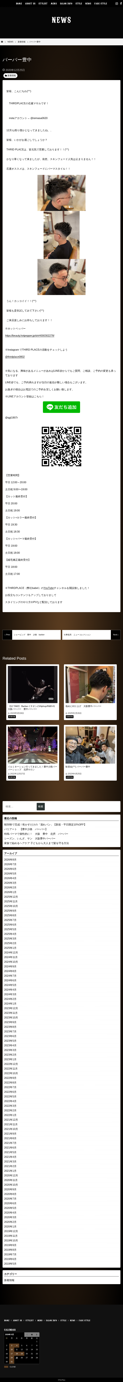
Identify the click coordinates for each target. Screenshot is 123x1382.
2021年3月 (10, 1161)
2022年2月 (10, 1110)
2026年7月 (10, 864)
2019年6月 (10, 1259)
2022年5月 (10, 1096)
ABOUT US (30, 3)
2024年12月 (11, 952)
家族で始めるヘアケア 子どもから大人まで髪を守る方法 (36, 843)
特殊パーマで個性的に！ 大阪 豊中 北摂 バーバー (36, 833)
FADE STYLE (100, 3)
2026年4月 (10, 878)
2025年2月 (10, 943)
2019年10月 (11, 1240)
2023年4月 (10, 1045)
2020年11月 (11, 1180)
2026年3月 (10, 883)
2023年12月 (11, 1008)
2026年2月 (10, 887)
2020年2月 (10, 1222)
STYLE (79, 3)
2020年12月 (11, 1175)
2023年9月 (10, 1022)
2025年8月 (10, 915)
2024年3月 (10, 994)
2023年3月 (10, 1050)
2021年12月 (11, 1119)
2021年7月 (10, 1143)
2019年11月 (11, 1235)
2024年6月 (10, 980)
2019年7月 (10, 1254)
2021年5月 (10, 1152)
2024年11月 (11, 957)
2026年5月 (10, 873)
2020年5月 (10, 1208)
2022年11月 (11, 1068)
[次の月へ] (36, 1334)
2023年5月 (10, 1040)
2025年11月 (11, 901)
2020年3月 (10, 1217)
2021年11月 (11, 1124)
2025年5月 (10, 929)
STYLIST (43, 3)
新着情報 (9, 1280)
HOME (19, 3)
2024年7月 (10, 975)
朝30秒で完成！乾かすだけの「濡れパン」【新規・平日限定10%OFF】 (45, 824)
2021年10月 (11, 1129)
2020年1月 (10, 1226)
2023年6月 (10, 1036)
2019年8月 (10, 1249)
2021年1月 (10, 1170)
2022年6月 (10, 1092)
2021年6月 (10, 1147)
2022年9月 (10, 1078)
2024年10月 (11, 961)
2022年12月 (11, 1064)
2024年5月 (10, 985)
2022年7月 (10, 1087)
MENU (54, 3)
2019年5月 (10, 1263)
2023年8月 (10, 1026)
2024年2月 (10, 999)
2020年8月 (10, 1194)
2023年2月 (10, 1054)
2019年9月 (10, 1245)
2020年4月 (10, 1212)
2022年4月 (10, 1101)
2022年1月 (10, 1115)
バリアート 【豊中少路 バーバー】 (26, 829)
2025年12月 (11, 896)
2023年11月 (11, 1013)
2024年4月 (10, 989)
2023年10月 (11, 1017)
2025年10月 (11, 906)
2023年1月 (10, 1059)
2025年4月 (10, 934)
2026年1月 (10, 892)
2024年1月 (10, 1003)
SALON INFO (66, 3)
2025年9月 (10, 910)
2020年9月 (10, 1189)
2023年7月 (10, 1031)
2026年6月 (10, 869)
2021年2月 (10, 1166)
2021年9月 (10, 1133)
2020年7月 (10, 1198)
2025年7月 (10, 920)
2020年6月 (10, 1203)
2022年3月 (10, 1105)
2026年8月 (10, 859)
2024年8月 (10, 971)
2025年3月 (10, 938)
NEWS (88, 3)
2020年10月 (11, 1184)
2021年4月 (10, 1157)
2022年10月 (11, 1073)
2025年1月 (10, 948)
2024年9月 (10, 966)
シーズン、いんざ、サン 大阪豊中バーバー (29, 838)
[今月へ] (31, 1334)
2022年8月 (10, 1082)
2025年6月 (10, 924)
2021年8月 (10, 1138)
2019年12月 (11, 1231)
